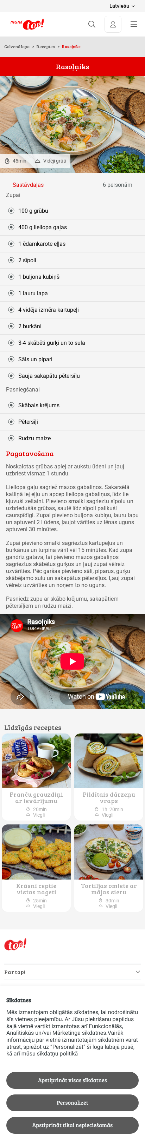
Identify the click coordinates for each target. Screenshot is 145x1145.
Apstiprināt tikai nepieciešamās (72, 1125)
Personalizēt (72, 1102)
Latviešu (119, 6)
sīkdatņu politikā (57, 1053)
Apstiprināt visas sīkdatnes (72, 1080)
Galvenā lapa (17, 46)
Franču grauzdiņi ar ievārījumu (36, 797)
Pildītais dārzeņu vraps (109, 797)
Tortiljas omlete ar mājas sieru (109, 888)
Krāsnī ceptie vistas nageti (36, 888)
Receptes (46, 46)
